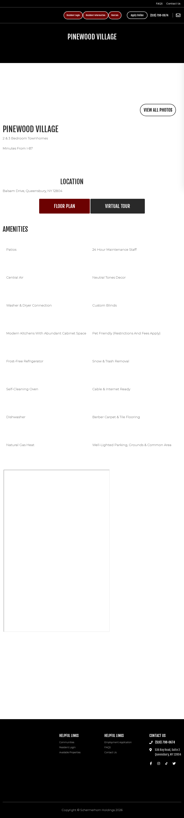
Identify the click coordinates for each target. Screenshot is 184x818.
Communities (66, 742)
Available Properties (69, 752)
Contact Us (173, 3)
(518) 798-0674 (159, 15)
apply (137, 15)
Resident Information (95, 15)
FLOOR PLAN (64, 206)
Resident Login (73, 15)
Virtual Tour (117, 206)
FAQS (159, 3)
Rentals (114, 15)
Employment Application (118, 742)
